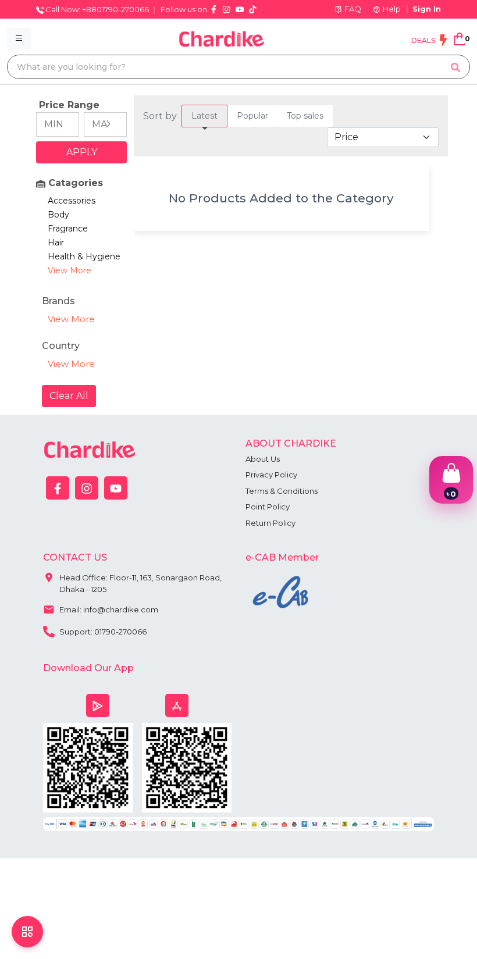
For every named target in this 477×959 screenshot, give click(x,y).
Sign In (426, 8)
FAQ (352, 8)
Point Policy (267, 506)
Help (392, 8)
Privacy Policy (271, 474)
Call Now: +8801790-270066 (96, 9)
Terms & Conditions (281, 490)
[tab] (204, 116)
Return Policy (270, 522)
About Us (262, 459)
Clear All (68, 395)
